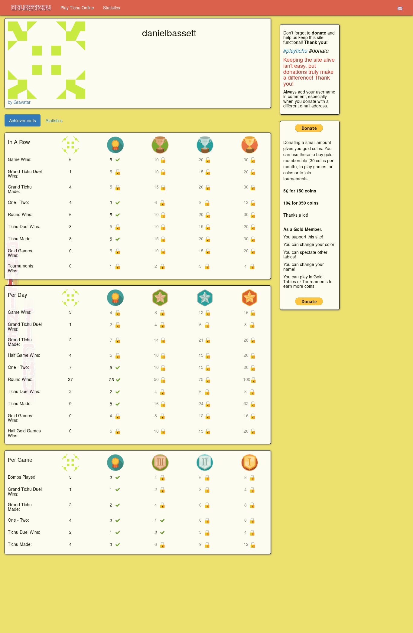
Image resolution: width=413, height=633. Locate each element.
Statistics (111, 8)
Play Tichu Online (77, 8)
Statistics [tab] (54, 120)
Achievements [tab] (22, 120)
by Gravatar (19, 102)
